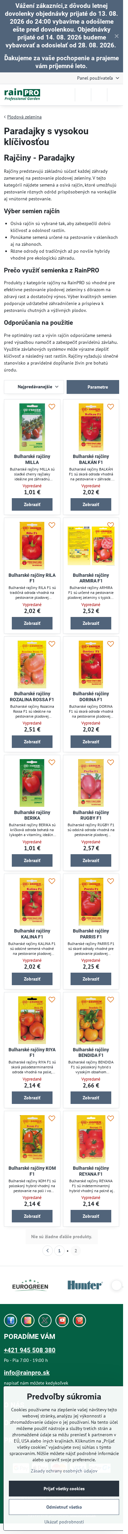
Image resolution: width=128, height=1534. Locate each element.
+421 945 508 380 (29, 1350)
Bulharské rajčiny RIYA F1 (32, 1052)
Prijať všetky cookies (64, 1489)
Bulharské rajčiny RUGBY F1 (91, 815)
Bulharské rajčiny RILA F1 (32, 578)
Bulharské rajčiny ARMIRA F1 (91, 578)
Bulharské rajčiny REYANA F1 (91, 1171)
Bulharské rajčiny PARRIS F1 (91, 933)
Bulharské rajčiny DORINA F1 (91, 696)
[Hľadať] (83, 94)
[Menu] (115, 94)
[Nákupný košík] (99, 94)
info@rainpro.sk (27, 1372)
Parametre (97, 387)
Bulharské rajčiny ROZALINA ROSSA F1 (32, 696)
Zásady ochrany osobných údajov (64, 1471)
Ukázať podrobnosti (64, 1522)
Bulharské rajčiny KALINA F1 (32, 933)
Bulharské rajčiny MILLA (32, 459)
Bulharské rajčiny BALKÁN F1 (91, 459)
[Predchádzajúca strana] (47, 1250)
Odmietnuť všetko (64, 1507)
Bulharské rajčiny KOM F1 (32, 1171)
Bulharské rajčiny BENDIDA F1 (91, 1052)
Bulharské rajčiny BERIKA (32, 815)
